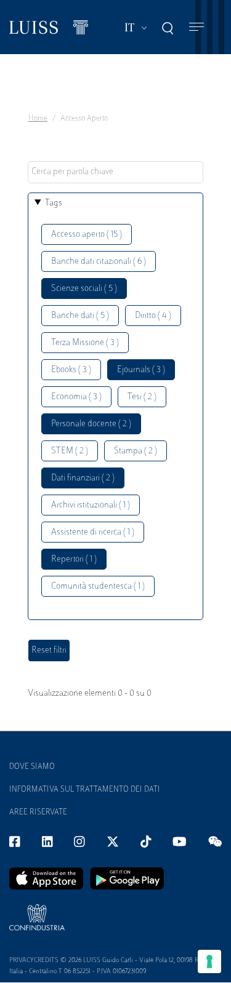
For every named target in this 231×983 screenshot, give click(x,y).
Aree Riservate (38, 812)
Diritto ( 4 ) (153, 315)
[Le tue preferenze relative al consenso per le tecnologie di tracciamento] (209, 961)
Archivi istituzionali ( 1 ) (90, 505)
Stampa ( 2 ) (135, 451)
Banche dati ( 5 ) (80, 315)
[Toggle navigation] (196, 27)
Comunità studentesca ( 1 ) (98, 586)
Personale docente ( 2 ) (91, 424)
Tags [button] (53, 203)
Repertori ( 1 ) (74, 559)
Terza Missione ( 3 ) (85, 343)
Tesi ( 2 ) (142, 397)
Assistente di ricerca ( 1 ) (92, 532)
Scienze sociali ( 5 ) (84, 288)
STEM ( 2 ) (69, 451)
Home (37, 118)
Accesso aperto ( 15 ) (86, 234)
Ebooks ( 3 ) (71, 370)
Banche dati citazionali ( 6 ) (98, 261)
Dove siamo (32, 767)
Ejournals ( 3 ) (141, 370)
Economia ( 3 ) (76, 397)
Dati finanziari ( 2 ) (83, 478)
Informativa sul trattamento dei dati (84, 790)
